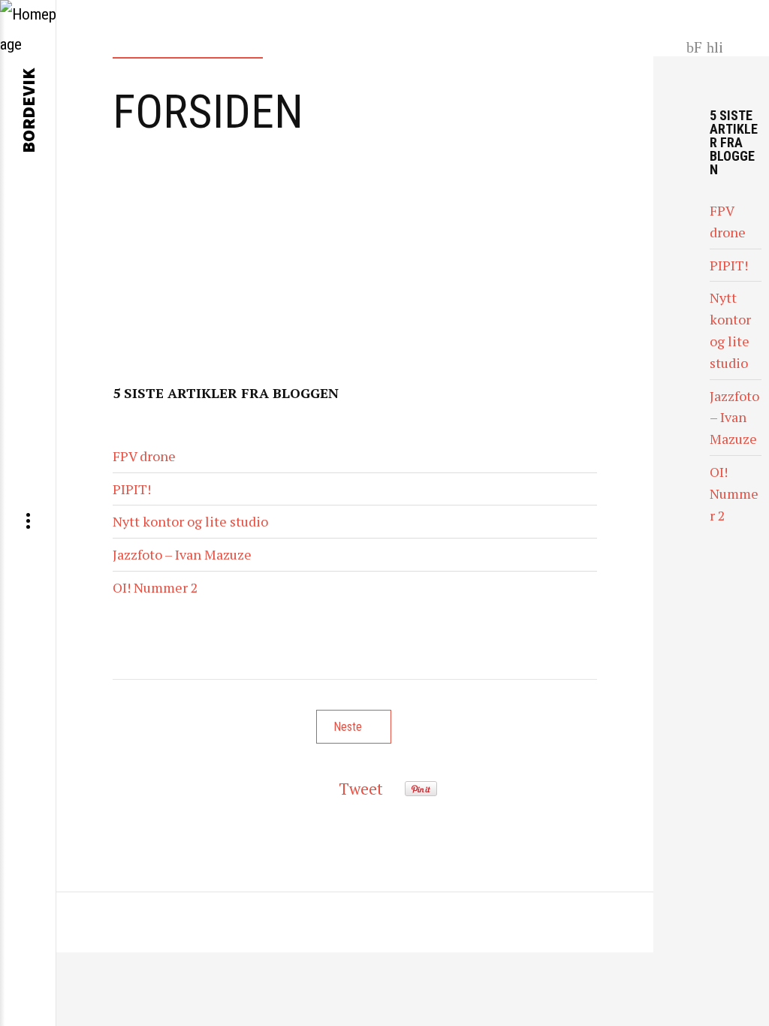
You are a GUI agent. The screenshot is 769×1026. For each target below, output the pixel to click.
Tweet (361, 788)
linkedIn (715, 46)
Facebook (694, 46)
